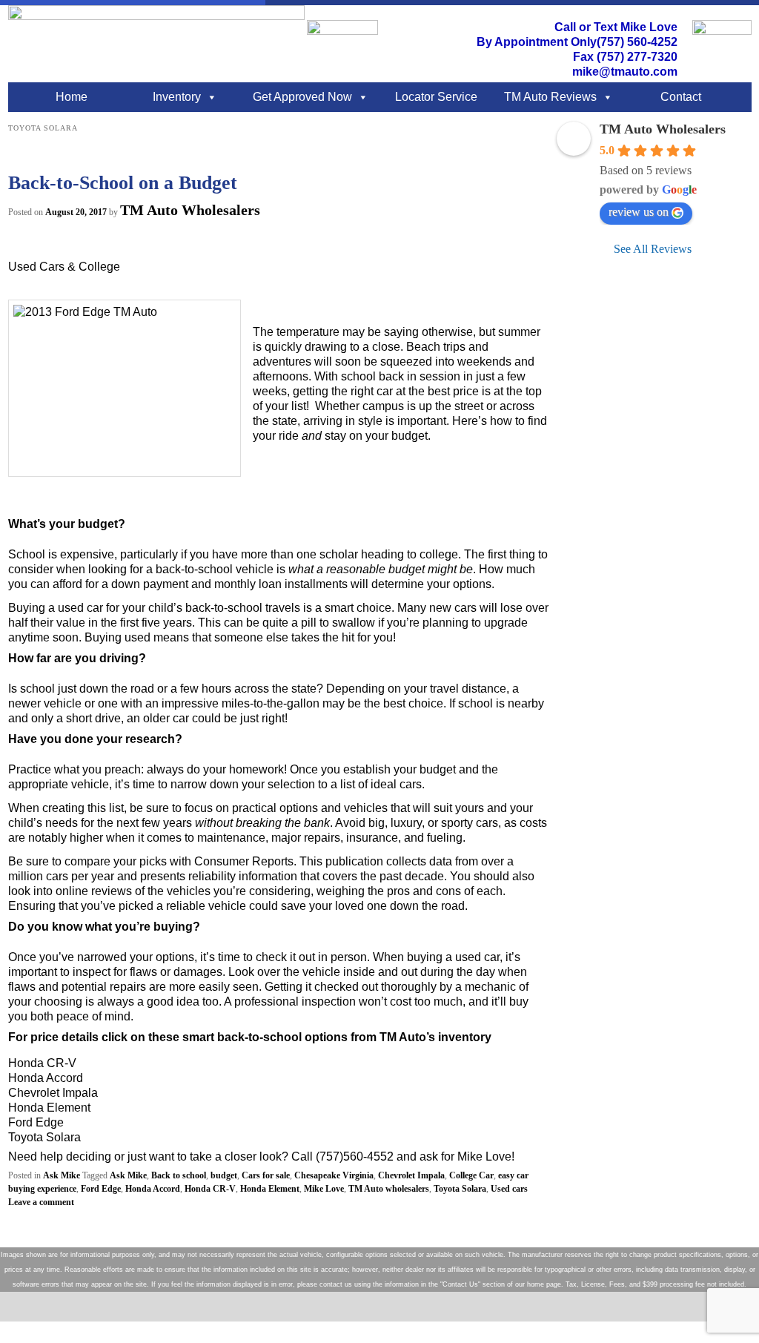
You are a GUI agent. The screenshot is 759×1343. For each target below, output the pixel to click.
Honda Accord (152, 1189)
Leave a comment (41, 1202)
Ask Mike (61, 1175)
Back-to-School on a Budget (122, 183)
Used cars (509, 1189)
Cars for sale (266, 1175)
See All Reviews (653, 248)
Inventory (177, 96)
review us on (639, 211)
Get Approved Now (302, 96)
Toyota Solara (460, 1189)
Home (71, 96)
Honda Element (269, 1189)
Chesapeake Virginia (334, 1175)
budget (224, 1175)
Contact (680, 96)
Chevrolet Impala (411, 1175)
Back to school (178, 1175)
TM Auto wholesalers (388, 1189)
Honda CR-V (210, 1189)
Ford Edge (101, 1189)
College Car (471, 1175)
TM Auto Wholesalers (190, 210)
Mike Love (324, 1189)
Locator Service (436, 96)
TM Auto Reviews (550, 96)
